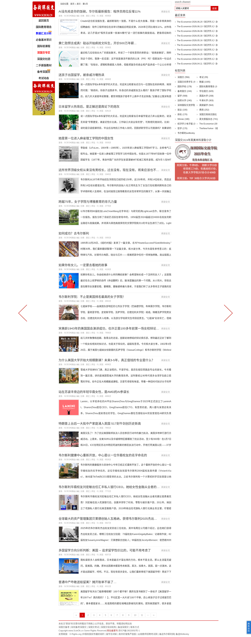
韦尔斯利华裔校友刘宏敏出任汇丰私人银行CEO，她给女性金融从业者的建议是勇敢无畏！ (120, 487)
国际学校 (185, 86)
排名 (182, 114)
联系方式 (134, 627)
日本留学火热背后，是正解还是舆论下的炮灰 (89, 106)
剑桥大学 (185, 100)
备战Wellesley (182, 634)
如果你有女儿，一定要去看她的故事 (83, 265)
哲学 (182, 128)
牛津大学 (206, 100)
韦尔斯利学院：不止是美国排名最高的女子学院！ (92, 296)
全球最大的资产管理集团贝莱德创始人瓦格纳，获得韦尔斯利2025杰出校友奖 (111, 518)
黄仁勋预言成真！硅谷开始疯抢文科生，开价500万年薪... (98, 43)
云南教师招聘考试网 (147, 634)
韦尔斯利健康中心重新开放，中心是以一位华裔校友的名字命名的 (103, 455)
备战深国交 (123, 627)
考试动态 (43, 78)
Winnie (183, 119)
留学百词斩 (111, 634)
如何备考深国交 (78, 627)
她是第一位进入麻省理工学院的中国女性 (86, 138)
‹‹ (76, 615)
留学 (182, 96)
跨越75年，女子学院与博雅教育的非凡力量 (88, 201)
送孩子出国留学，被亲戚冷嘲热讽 (81, 74)
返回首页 (43, 20)
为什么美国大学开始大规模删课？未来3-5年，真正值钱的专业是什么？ (107, 360)
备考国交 (185, 91)
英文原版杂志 (208, 119)
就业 (182, 109)
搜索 (214, 8)
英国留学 (206, 105)
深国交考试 (93, 627)
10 (135, 615)
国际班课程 (43, 46)
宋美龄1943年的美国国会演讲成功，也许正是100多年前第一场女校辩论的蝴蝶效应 (115, 328)
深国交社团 (43, 59)
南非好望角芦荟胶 (127, 634)
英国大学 (206, 96)
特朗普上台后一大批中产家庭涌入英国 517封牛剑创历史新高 (100, 423)
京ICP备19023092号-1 (129, 630)
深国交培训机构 (108, 627)
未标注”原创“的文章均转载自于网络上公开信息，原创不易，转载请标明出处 (95, 623)
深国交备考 (64, 627)
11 (142, 615)
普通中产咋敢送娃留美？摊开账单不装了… (87, 582)
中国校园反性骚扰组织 (93, 634)
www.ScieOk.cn (76, 630)
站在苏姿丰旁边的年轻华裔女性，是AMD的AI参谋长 (94, 391)
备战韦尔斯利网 (166, 634)
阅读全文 (165, 11)
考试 (203, 77)
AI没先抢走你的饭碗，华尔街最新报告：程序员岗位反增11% (100, 11)
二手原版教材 (44, 65)
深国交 (184, 77)
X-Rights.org (75, 634)
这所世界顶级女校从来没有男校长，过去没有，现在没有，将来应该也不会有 (110, 170)
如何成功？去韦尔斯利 (74, 233)
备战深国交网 (44, 9)
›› (153, 615)
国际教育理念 (44, 27)
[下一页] (228, 312)
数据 (204, 82)
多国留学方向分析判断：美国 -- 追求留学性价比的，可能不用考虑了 (105, 550)
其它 (88, 16)
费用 (204, 109)
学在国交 (206, 91)
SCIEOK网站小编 (71, 16)
